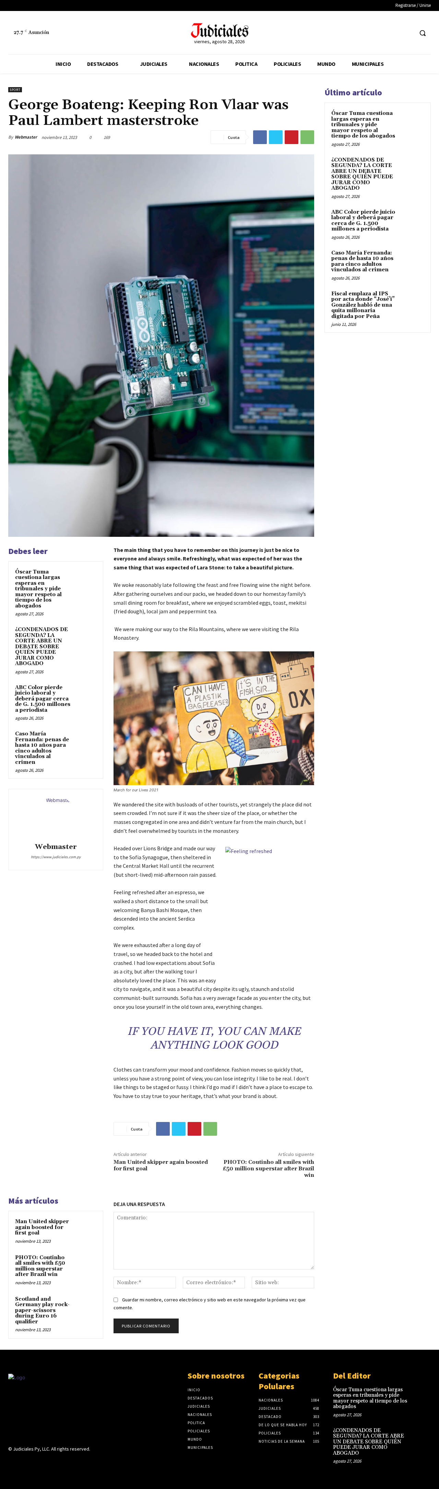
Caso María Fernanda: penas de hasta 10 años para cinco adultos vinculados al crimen (42, 748)
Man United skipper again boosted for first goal (161, 1165)
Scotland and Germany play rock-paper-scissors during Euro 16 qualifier (42, 1310)
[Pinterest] (291, 137)
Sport (15, 89)
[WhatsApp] (307, 137)
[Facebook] (395, 33)
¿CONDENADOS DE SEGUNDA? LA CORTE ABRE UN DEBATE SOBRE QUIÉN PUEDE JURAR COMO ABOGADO (41, 646)
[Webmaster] (55, 817)
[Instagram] (24, 1462)
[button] (422, 33)
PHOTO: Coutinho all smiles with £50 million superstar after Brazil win (268, 1169)
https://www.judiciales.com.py (56, 856)
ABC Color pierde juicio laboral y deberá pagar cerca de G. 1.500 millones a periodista (42, 698)
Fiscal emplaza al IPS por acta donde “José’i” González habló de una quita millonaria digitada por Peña (363, 305)
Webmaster (26, 137)
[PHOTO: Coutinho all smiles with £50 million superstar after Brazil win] (86, 1264)
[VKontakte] (49, 1462)
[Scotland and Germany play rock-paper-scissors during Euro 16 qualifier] (86, 1305)
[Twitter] (408, 33)
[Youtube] (61, 1462)
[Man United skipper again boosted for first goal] (86, 1228)
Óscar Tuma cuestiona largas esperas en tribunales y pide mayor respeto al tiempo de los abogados (38, 589)
